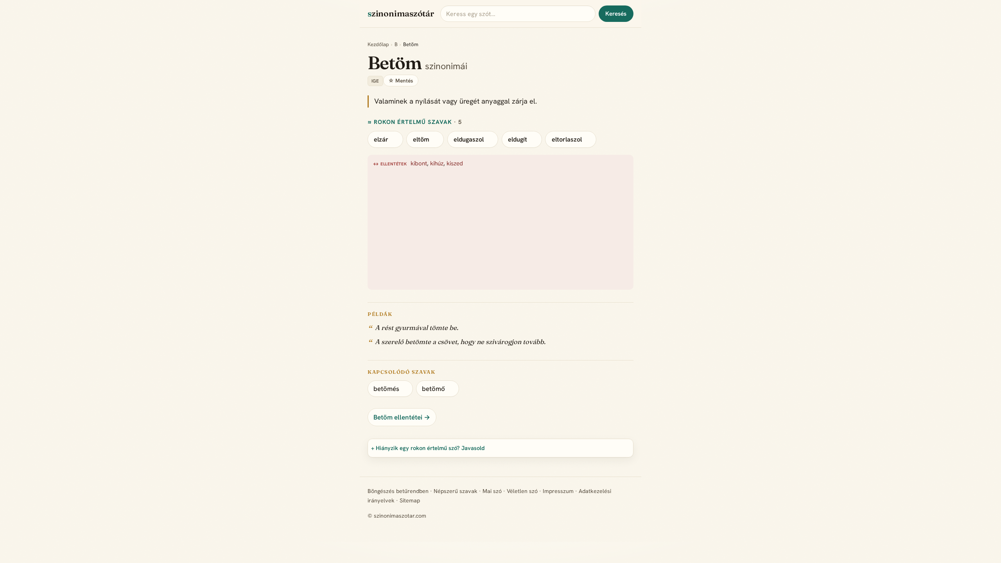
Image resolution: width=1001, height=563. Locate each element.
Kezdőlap (378, 44)
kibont (419, 163)
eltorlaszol (567, 139)
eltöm (421, 139)
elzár (381, 139)
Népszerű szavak (455, 491)
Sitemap (410, 500)
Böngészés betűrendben (398, 491)
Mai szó (492, 491)
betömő (433, 388)
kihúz (436, 163)
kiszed (455, 163)
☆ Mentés (400, 80)
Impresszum (558, 491)
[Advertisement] (607, 227)
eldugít (517, 139)
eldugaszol (469, 139)
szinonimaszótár (401, 13)
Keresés (615, 14)
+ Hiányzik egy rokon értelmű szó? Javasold (428, 448)
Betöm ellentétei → (401, 417)
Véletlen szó (522, 491)
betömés (386, 388)
